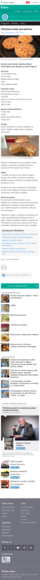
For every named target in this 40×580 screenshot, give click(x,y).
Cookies (4, 574)
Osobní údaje (13, 574)
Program (17, 11)
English (34, 574)
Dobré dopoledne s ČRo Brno (12, 33)
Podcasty (5, 533)
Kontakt (24, 519)
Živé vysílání (6, 527)
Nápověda (25, 510)
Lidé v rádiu (25, 513)
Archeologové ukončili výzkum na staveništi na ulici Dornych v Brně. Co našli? (23, 393)
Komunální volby (8, 510)
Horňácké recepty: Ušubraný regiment (17, 237)
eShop (4, 516)
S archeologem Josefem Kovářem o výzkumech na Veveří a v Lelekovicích (24, 383)
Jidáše (13, 305)
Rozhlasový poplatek (29, 522)
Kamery (36, 11)
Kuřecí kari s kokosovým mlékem (24, 335)
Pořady (14, 23)
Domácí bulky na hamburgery (14, 249)
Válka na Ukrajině (8, 507)
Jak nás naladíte (27, 507)
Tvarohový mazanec (18, 325)
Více (23, 23)
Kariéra (23, 516)
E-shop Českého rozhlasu (14, 404)
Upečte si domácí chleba (12, 240)
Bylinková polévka (18, 315)
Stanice (5, 513)
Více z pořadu (8, 357)
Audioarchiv (27, 11)
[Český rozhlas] (7, 2)
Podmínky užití (25, 574)
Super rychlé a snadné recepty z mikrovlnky (19, 234)
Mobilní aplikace (8, 536)
